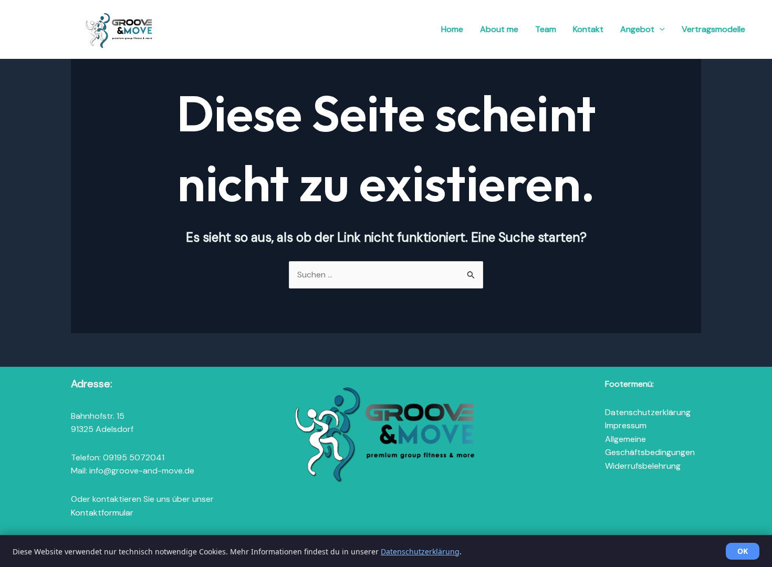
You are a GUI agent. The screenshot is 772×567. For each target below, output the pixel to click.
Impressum (625, 425)
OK (742, 551)
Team (545, 29)
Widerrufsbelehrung (643, 465)
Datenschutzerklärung (648, 412)
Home (452, 29)
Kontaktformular (102, 512)
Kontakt (588, 29)
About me (499, 29)
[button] (659, 29)
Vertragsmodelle (713, 29)
